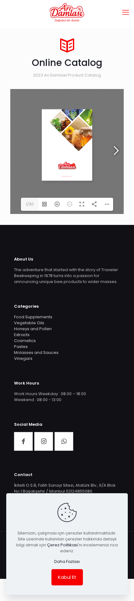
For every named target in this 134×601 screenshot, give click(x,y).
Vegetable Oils (29, 323)
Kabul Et (67, 577)
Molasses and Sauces (36, 352)
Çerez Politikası (62, 545)
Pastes (21, 347)
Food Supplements (33, 317)
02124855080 (79, 491)
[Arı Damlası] (67, 12)
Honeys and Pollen (33, 329)
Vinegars (23, 358)
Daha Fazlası (67, 561)
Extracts (22, 335)
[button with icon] (23, 441)
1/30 (30, 204)
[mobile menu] (125, 12)
